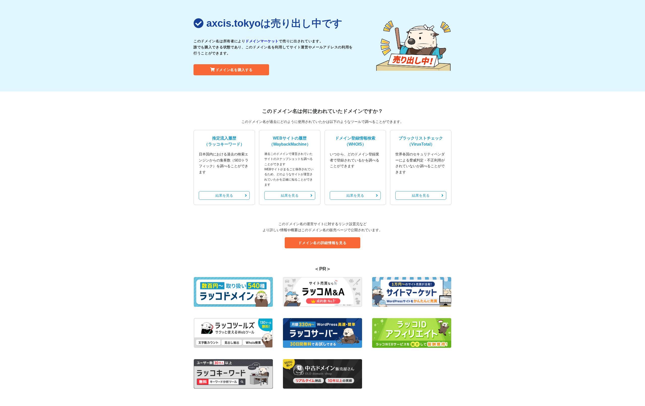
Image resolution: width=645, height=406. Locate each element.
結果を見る (224, 195)
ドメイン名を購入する (234, 70)
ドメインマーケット (262, 41)
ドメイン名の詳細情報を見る (322, 243)
